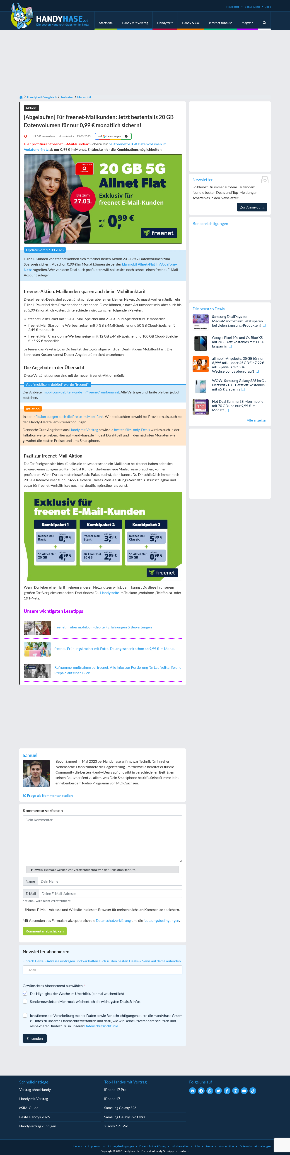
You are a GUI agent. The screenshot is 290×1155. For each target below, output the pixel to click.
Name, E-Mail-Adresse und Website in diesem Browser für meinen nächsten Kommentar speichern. (103, 909)
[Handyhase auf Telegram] (201, 1090)
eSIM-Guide (28, 1107)
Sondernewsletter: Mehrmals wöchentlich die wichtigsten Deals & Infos (85, 1001)
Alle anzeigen (257, 420)
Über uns (77, 1146)
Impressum (94, 1146)
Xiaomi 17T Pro (116, 1126)
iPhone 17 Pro (115, 1089)
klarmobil (84, 97)
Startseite (106, 23)
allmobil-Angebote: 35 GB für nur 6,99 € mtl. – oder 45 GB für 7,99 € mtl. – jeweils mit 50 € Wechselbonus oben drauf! (238, 365)
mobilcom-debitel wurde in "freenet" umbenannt (81, 392)
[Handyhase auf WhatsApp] (209, 1090)
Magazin (247, 23)
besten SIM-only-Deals (132, 429)
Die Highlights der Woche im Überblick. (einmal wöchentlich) (77, 993)
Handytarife (109, 592)
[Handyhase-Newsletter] (192, 1090)
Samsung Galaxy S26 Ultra (124, 1117)
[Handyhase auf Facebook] (227, 1090)
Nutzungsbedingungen (161, 920)
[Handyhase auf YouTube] (244, 1090)
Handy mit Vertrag (135, 23)
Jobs (268, 6)
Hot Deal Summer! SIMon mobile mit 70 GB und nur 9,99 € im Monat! (237, 405)
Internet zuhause (220, 23)
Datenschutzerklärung (113, 920)
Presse (209, 1146)
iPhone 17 (112, 1098)
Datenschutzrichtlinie (101, 1026)
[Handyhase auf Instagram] (235, 1090)
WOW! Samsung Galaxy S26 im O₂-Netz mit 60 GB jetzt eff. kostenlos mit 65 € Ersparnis (239, 384)
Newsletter (232, 6)
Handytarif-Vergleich (42, 97)
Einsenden (35, 1038)
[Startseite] (21, 97)
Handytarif (165, 23)
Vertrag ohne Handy (35, 1089)
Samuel (30, 755)
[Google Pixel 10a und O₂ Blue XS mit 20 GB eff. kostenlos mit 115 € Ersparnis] (201, 342)
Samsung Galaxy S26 (120, 1107)
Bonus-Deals (252, 6)
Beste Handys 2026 (34, 1117)
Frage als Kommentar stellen (49, 795)
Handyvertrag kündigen (37, 1126)
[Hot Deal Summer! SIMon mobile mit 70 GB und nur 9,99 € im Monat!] (201, 407)
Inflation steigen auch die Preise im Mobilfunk (68, 416)
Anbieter (67, 97)
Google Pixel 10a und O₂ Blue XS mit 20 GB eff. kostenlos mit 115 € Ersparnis (238, 341)
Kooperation (226, 1146)
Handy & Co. (191, 23)
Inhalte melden (180, 1146)
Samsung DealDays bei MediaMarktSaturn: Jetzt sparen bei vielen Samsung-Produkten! (237, 320)
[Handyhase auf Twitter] (218, 1090)
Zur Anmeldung (252, 207)
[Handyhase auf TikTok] (252, 1090)
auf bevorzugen (109, 136)
